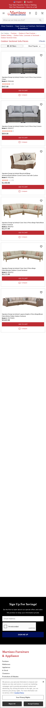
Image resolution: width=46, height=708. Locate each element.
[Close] (43, 681)
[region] (23, 693)
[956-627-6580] (36, 13)
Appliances (6, 667)
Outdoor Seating (6, 35)
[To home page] (17, 13)
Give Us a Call (31, 7)
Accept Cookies (33, 704)
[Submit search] (40, 20)
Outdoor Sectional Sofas (9, 38)
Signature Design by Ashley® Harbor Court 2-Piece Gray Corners (21, 126)
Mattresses (6, 664)
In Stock (5, 670)
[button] (18, 2)
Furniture (14, 33)
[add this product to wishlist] (41, 55)
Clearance (6, 673)
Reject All (12, 704)
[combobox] (34, 46)
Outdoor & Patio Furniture (27, 33)
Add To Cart (23, 90)
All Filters (13, 46)
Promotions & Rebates (10, 676)
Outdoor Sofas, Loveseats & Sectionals (26, 35)
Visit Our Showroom (17, 7)
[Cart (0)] (42, 13)
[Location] (30, 13)
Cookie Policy (19, 693)
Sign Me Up (23, 634)
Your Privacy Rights (23, 697)
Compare (24, 95)
